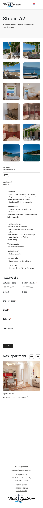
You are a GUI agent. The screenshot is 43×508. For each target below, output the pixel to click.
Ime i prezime (9, 301)
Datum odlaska (29, 283)
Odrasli (6, 292)
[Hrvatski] (32, 4)
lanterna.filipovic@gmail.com (21, 470)
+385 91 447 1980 (21, 488)
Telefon (7, 319)
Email (6, 310)
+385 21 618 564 (21, 491)
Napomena (8, 328)
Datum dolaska (10, 283)
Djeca (24, 292)
